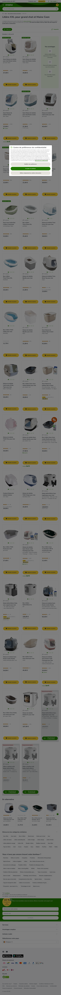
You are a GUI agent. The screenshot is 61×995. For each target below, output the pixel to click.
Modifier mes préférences (30, 164)
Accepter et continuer (30, 168)
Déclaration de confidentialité (41, 160)
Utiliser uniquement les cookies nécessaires (30, 173)
